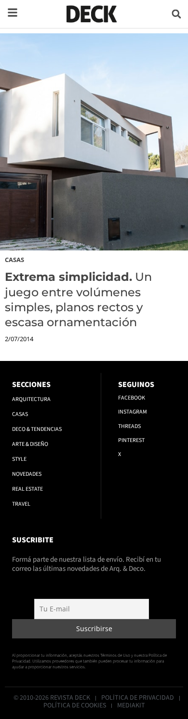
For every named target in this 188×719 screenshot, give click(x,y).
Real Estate (27, 489)
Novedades (26, 474)
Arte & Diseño (30, 444)
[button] (176, 13)
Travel (21, 504)
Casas (14, 259)
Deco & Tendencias (37, 429)
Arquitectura (31, 399)
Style (19, 459)
